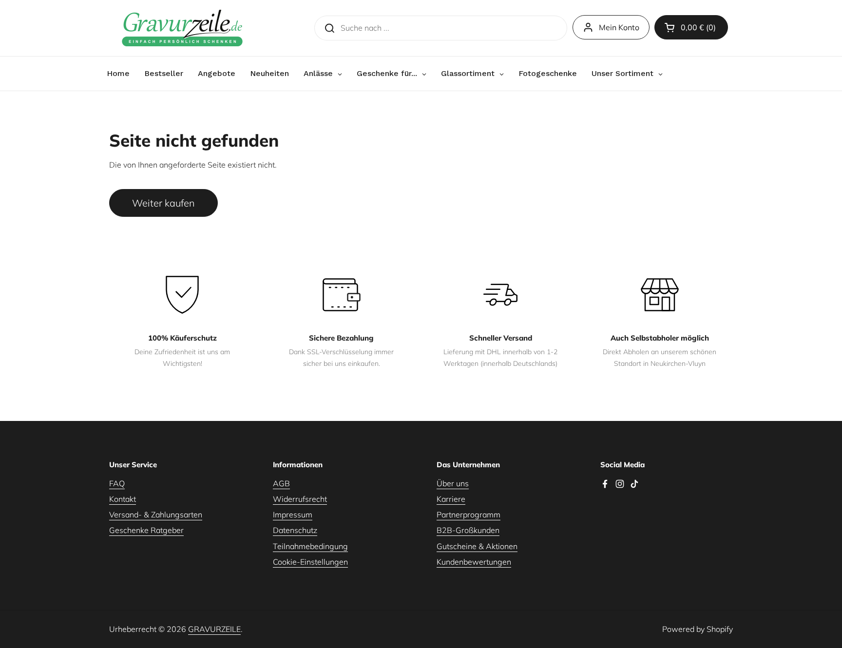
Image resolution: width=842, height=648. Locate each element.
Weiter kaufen (163, 203)
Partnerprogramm (468, 514)
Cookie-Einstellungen (310, 562)
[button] (691, 27)
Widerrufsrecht (300, 499)
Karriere (451, 499)
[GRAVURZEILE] (182, 28)
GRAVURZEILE (214, 629)
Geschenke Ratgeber (146, 530)
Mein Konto (619, 27)
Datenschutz (295, 530)
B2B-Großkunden (468, 530)
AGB (281, 483)
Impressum (292, 514)
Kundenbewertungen (474, 562)
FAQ (117, 483)
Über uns (453, 483)
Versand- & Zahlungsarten (155, 514)
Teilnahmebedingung (310, 546)
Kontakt (122, 499)
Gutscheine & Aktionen (477, 546)
